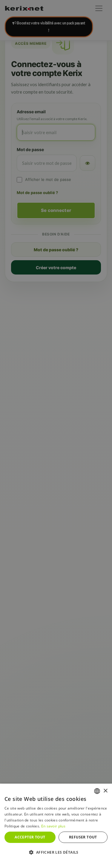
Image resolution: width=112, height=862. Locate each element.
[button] (56, 852)
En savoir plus (53, 826)
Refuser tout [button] (83, 837)
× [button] (105, 791)
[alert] (56, 431)
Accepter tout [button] (30, 837)
